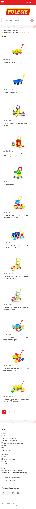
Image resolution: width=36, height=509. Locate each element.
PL (33, 3)
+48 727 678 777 (10, 481)
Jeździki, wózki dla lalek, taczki (13, 32)
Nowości (4, 457)
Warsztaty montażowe (9, 438)
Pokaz (4, 468)
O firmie (4, 433)
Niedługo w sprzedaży (9, 459)
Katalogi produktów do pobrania (12, 470)
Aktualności (5, 454)
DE (30, 3)
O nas (4, 429)
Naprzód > (28, 412)
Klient (4, 464)
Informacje (6, 450)
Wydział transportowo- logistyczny (13, 443)
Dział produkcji (6, 436)
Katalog (15, 30)
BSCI (3, 448)
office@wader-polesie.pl (12, 478)
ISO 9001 (4, 445)
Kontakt (4, 461)
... (20, 412)
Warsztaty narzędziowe (9, 441)
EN (27, 3)
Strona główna (6, 30)
